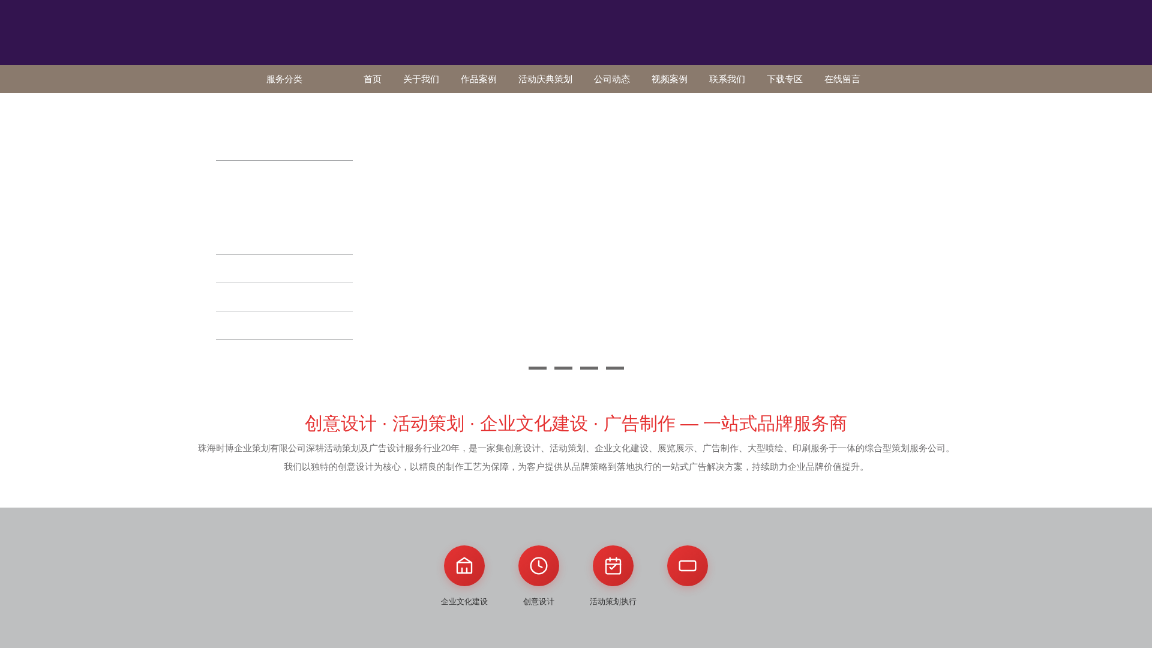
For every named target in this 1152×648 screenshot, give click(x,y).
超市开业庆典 (298, 187)
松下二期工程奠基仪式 (264, 227)
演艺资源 (244, 353)
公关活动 (244, 106)
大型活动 (244, 325)
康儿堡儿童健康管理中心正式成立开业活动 (287, 207)
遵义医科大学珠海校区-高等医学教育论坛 (284, 139)
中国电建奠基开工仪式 (264, 240)
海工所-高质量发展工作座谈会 (277, 119)
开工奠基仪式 (248, 187)
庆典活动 (244, 174)
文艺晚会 (244, 297)
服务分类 (284, 79)
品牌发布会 (249, 268)
